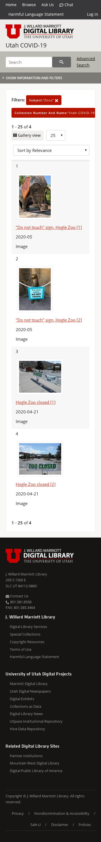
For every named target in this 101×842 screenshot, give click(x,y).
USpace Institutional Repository (36, 721)
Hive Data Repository (27, 728)
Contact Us (18, 595)
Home (11, 4)
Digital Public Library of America (36, 770)
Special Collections (25, 634)
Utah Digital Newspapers (30, 691)
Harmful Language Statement (36, 14)
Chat (68, 4)
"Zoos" (42, 100)
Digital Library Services (28, 626)
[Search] (61, 62)
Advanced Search (86, 61)
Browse (29, 4)
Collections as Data (25, 706)
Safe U (35, 824)
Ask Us (48, 4)
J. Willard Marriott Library (26, 574)
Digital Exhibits (22, 698)
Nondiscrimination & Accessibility (61, 813)
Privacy (18, 813)
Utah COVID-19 (26, 45)
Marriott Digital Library (29, 683)
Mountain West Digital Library (34, 763)
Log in (92, 14)
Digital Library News (26, 713)
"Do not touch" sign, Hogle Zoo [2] (49, 320)
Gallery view (29, 135)
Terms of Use (20, 649)
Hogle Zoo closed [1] (36, 402)
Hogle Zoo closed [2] (36, 484)
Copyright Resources (27, 641)
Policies (85, 824)
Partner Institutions (26, 755)
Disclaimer (59, 824)
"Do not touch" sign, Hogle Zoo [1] (49, 227)
